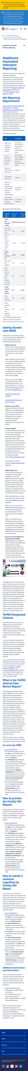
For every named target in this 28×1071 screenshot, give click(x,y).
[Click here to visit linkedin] (20, 1066)
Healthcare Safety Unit (12, 35)
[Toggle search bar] (20, 29)
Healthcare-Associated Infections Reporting (9, 47)
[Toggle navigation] (24, 29)
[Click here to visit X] (12, 1066)
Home (3, 35)
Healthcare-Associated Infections (12, 37)
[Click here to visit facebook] (3, 1066)
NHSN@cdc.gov (17, 390)
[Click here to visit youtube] (16, 1066)
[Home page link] (10, 28)
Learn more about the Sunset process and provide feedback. (14, 6)
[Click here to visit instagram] (7, 1066)
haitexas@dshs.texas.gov (16, 457)
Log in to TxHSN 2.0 (11, 749)
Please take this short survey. (15, 16)
